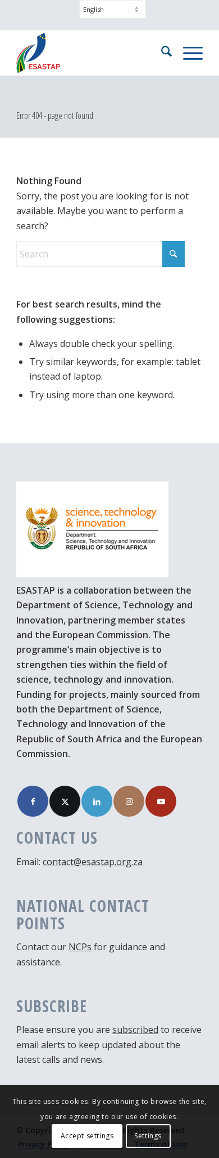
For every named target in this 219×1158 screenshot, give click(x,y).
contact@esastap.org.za (93, 862)
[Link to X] (64, 801)
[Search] (161, 52)
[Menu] (187, 52)
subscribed (135, 1029)
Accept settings (87, 1136)
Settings (148, 1136)
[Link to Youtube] (160, 801)
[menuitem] (113, 15)
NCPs (80, 947)
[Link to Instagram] (128, 801)
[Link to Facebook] (32, 801)
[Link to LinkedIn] (96, 801)
